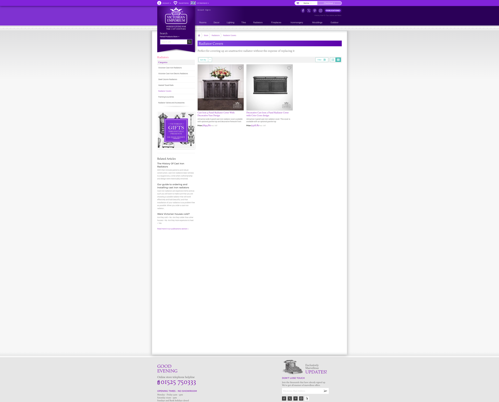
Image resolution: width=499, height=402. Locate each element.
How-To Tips (324, 15)
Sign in (208, 10)
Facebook (284, 398)
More (339, 15)
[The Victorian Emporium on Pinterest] (314, 10)
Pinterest (295, 398)
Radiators (163, 57)
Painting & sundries (166, 97)
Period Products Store (169, 37)
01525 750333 (178, 381)
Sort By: (203, 60)
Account (201, 10)
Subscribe (325, 391)
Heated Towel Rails (165, 85)
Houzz (307, 398)
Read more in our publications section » (173, 229)
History (316, 15)
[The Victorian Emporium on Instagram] (320, 10)
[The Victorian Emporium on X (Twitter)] (309, 10)
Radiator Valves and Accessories (171, 103)
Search (164, 33)
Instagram (301, 398)
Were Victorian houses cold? (173, 214)
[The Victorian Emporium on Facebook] (303, 10)
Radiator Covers (164, 91)
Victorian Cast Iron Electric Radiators (173, 73)
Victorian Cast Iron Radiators (170, 68)
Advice (331, 15)
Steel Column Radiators (167, 79)
